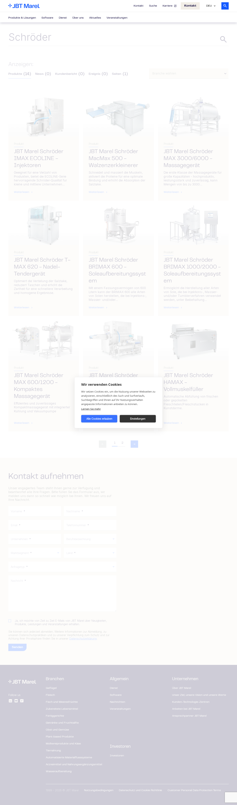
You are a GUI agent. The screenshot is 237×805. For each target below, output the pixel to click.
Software (47, 18)
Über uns (78, 18)
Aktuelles (95, 18)
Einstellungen (137, 418)
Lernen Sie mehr (91, 408)
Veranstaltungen (117, 18)
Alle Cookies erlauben (99, 418)
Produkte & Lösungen (22, 18)
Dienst (63, 18)
